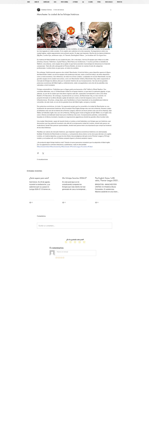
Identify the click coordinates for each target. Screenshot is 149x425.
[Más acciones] (111, 9)
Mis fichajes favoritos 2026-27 (74, 178)
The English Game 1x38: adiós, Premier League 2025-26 (106, 179)
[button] (109, 2)
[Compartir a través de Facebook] (38, 153)
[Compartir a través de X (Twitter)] (43, 153)
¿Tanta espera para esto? (39, 178)
